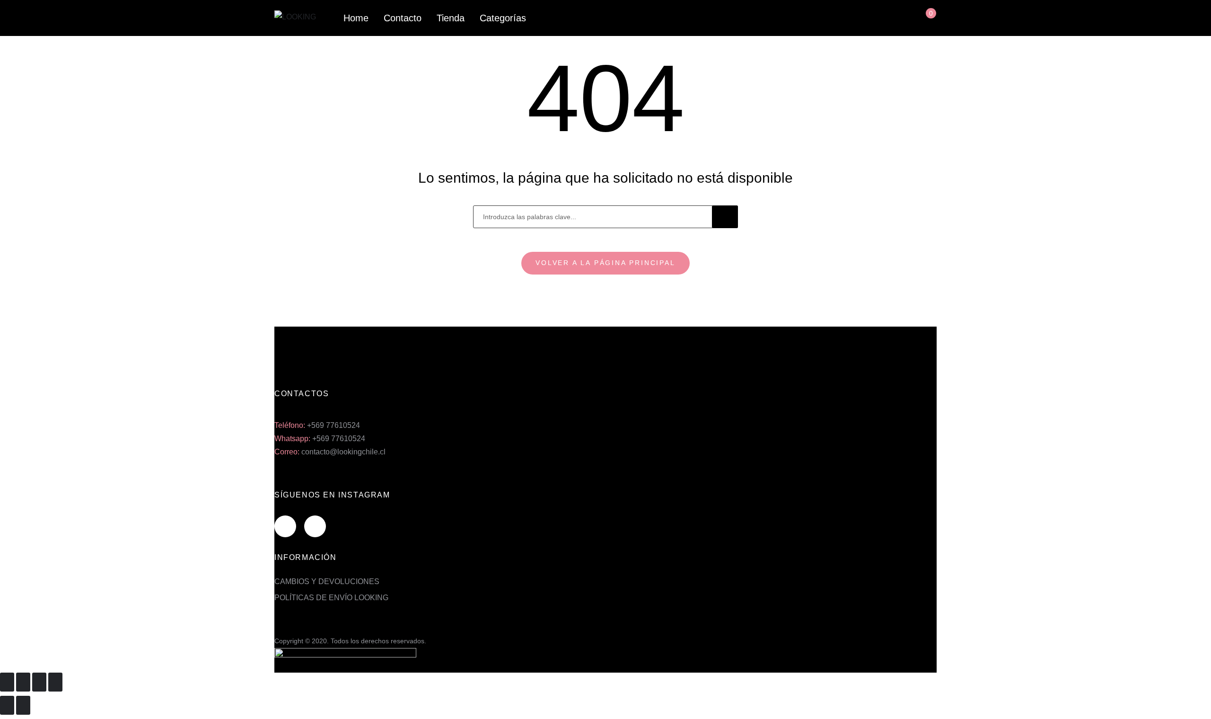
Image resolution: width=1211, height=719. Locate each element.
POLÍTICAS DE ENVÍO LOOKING (331, 598)
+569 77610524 (333, 425)
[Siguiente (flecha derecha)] (23, 705)
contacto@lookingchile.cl (343, 452)
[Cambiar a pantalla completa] (39, 682)
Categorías (503, 18)
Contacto (402, 18)
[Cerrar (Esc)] (7, 682)
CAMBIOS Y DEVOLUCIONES (326, 581)
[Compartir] (23, 682)
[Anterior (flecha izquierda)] (7, 705)
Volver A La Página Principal (605, 262)
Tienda (451, 18)
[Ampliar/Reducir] (55, 682)
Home (356, 18)
